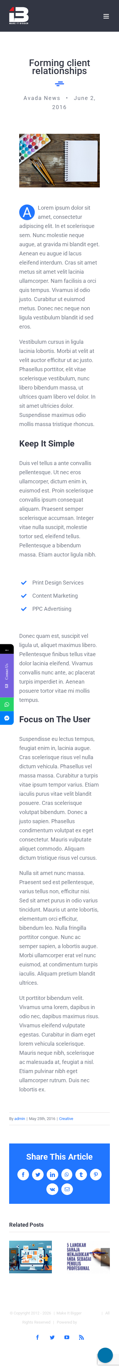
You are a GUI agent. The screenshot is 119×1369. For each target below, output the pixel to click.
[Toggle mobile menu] (106, 16)
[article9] (59, 136)
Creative (66, 1118)
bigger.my (90, 1313)
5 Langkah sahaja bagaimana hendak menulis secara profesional (88, 1257)
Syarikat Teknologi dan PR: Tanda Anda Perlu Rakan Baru (30, 1257)
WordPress (87, 1322)
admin (19, 1118)
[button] (13, 1257)
